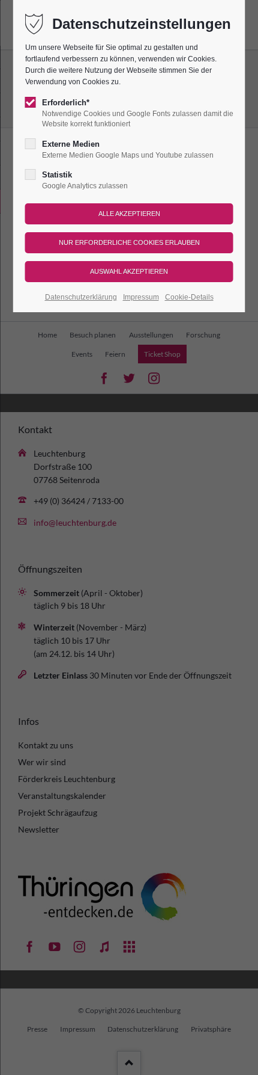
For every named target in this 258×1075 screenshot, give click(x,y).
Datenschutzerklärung (81, 297)
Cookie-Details (189, 297)
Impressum (141, 297)
